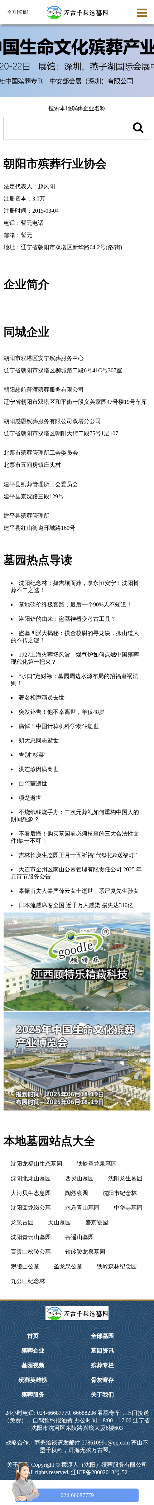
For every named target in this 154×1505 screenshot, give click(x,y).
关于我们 (102, 1395)
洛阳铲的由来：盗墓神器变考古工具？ (67, 619)
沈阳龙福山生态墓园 (36, 1164)
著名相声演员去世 (41, 698)
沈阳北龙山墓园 (31, 1178)
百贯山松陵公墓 (31, 1252)
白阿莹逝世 (33, 783)
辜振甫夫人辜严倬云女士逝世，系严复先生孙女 (79, 891)
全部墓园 (102, 1336)
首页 (33, 1336)
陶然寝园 (76, 1193)
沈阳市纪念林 (119, 1193)
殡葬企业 (32, 1350)
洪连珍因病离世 (39, 769)
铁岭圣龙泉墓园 (97, 1164)
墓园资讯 (102, 1350)
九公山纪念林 (28, 1281)
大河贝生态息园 (31, 1193)
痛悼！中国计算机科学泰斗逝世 (59, 726)
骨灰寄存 (102, 1380)
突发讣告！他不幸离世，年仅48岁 (62, 712)
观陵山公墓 (25, 1266)
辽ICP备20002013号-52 (99, 1472)
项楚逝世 (30, 798)
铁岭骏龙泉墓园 (85, 1252)
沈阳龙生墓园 (125, 1178)
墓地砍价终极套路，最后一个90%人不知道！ (75, 604)
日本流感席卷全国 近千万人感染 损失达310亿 (76, 905)
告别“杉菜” (33, 755)
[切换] (22, 12)
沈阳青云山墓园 (31, 1237)
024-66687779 (77, 1495)
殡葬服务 (32, 1395)
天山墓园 (59, 1222)
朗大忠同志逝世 (39, 740)
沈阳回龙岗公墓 (31, 1208)
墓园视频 (32, 1365)
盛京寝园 (96, 1222)
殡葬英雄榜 (33, 1380)
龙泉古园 (22, 1222)
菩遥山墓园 (79, 1237)
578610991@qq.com (106, 1442)
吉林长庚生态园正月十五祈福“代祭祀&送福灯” (78, 855)
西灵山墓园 (79, 1178)
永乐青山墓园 (82, 1208)
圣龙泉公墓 (68, 1266)
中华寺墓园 (128, 1208)
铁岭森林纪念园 (117, 1266)
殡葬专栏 (102, 1365)
